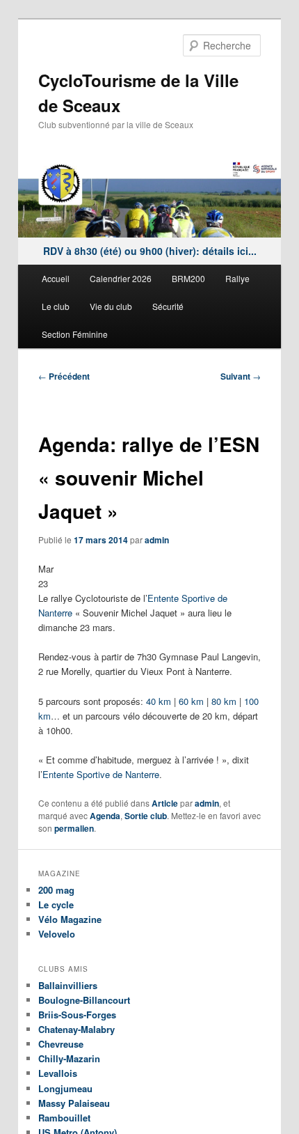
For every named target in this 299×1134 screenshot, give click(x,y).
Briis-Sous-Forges (77, 1014)
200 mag (56, 889)
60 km (191, 701)
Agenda (105, 815)
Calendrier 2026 (121, 278)
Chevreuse (60, 1043)
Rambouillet (64, 1117)
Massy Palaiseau (74, 1103)
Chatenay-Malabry (76, 1029)
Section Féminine (75, 334)
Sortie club (145, 815)
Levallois (57, 1073)
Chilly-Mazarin (69, 1058)
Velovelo (56, 933)
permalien (74, 828)
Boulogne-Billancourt (84, 1000)
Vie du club (111, 306)
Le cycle (56, 904)
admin (157, 540)
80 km (223, 701)
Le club (56, 306)
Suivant (240, 376)
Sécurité (168, 306)
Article (165, 803)
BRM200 (188, 278)
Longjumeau (65, 1088)
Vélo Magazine (70, 919)
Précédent (64, 376)
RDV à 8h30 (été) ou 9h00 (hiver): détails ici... (150, 251)
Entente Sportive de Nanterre (100, 774)
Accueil (56, 278)
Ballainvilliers (67, 985)
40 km (158, 701)
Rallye (237, 278)
